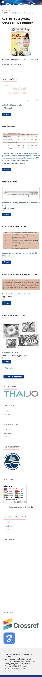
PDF (7, 114)
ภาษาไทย (7, 414)
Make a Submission (13, 377)
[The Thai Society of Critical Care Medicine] (12, 470)
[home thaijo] (21, 396)
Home (4, 11)
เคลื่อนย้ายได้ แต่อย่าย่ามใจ (12, 105)
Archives (13, 11)
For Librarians (9, 437)
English (7, 411)
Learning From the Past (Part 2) (16, 294)
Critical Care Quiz (10, 353)
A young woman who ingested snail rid (19, 253)
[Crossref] (21, 629)
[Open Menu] (2, 2)
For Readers (8, 430)
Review (6, 529)
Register (7, 522)
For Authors (8, 433)
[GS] (9, 643)
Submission (8, 526)
